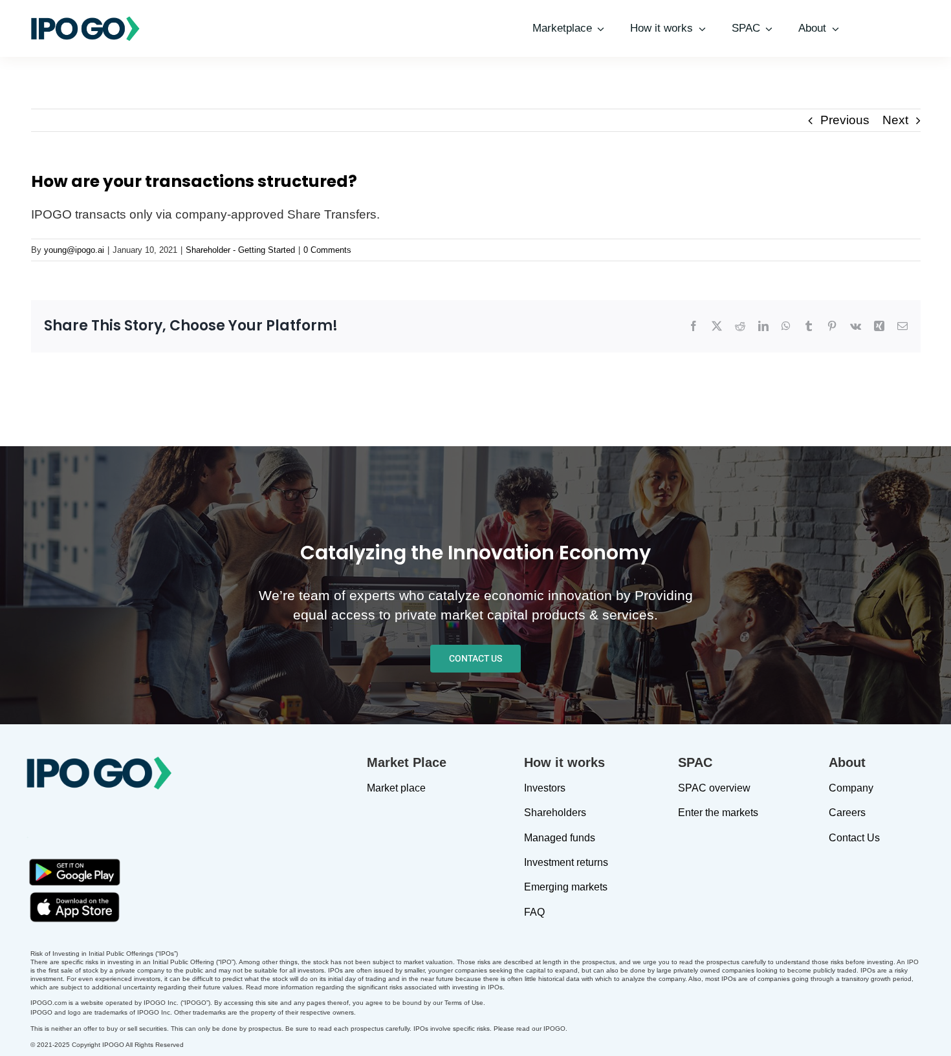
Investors (544, 787)
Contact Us (854, 837)
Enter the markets (718, 812)
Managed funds (559, 837)
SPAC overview (714, 787)
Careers (847, 812)
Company (851, 787)
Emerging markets (565, 886)
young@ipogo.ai (74, 250)
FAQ (534, 912)
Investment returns (566, 862)
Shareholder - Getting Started (240, 250)
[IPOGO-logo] (85, 21)
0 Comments (327, 250)
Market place (396, 787)
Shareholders (555, 812)
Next (895, 120)
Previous (844, 120)
